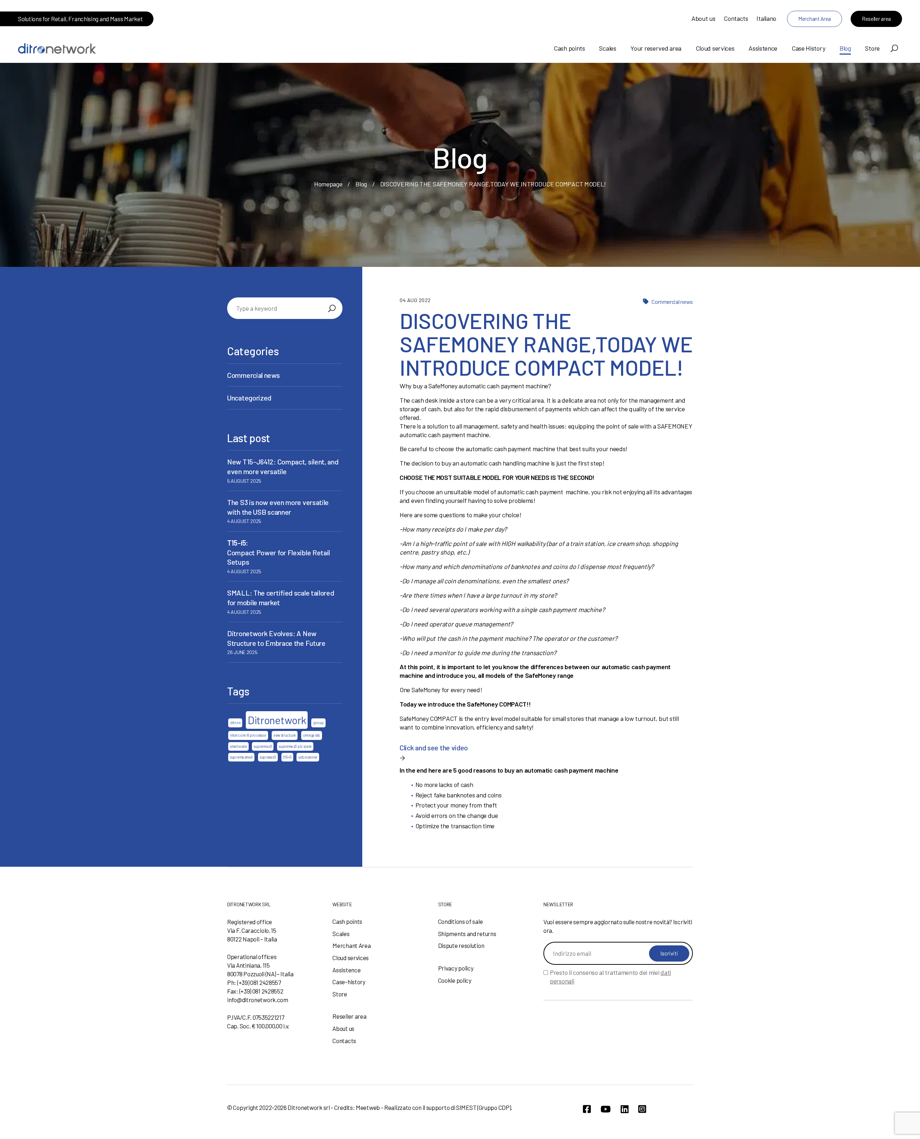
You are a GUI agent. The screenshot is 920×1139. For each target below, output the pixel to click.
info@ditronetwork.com (257, 999)
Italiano (766, 18)
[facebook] (587, 1109)
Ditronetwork (277, 720)
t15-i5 (287, 757)
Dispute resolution (461, 945)
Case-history (348, 981)
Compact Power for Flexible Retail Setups (278, 552)
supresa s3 (268, 757)
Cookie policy (455, 980)
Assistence (763, 48)
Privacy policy (456, 968)
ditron (235, 722)
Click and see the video (434, 747)
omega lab (311, 735)
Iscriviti (669, 953)
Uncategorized (249, 397)
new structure (284, 735)
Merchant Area (814, 18)
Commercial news (672, 301)
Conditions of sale (460, 921)
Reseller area (876, 18)
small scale (238, 746)
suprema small (241, 757)
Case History (808, 48)
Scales (607, 48)
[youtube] (606, 1109)
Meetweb (368, 1107)
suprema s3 (263, 746)
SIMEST (466, 1107)
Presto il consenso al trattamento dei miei (610, 976)
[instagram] (642, 1109)
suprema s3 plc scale (295, 746)
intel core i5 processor (248, 735)
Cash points (569, 48)
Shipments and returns (467, 933)
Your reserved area (655, 48)
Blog (845, 48)
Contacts (736, 18)
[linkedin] (625, 1109)
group (318, 722)
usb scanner (307, 757)
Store (872, 48)
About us (703, 18)
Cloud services (715, 48)
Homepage (328, 184)
